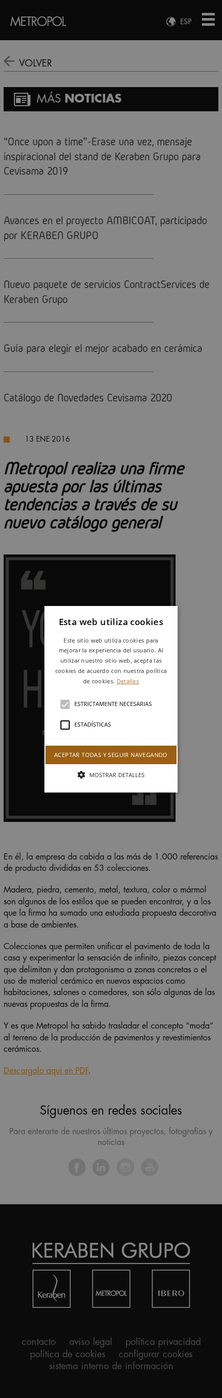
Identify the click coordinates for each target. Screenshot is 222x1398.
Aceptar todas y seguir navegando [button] (111, 754)
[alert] (111, 699)
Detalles (128, 681)
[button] (111, 698)
